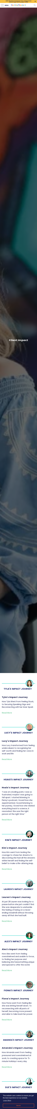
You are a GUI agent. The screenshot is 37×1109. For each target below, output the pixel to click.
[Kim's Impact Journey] (18, 836)
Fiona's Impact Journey (15, 998)
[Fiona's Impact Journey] (18, 986)
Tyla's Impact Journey (15, 697)
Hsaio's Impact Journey (15, 787)
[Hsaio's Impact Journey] (18, 775)
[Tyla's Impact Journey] (18, 685)
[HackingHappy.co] (18, 5)
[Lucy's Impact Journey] (18, 729)
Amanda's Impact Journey (17, 1048)
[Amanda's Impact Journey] (18, 1036)
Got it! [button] (18, 1105)
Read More (7, 713)
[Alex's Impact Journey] (18, 937)
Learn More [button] (7, 1100)
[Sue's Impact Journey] (18, 1083)
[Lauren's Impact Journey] (18, 885)
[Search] (35, 5)
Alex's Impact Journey (15, 949)
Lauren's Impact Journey (16, 897)
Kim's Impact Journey (14, 847)
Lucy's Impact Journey (15, 741)
